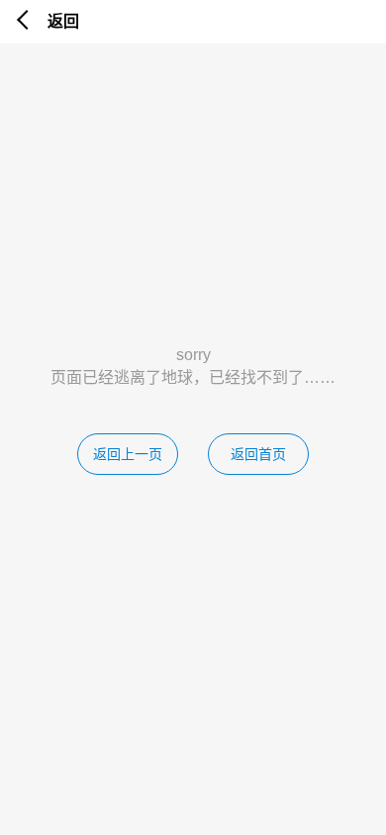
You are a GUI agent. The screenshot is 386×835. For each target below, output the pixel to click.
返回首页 (258, 454)
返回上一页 (127, 454)
